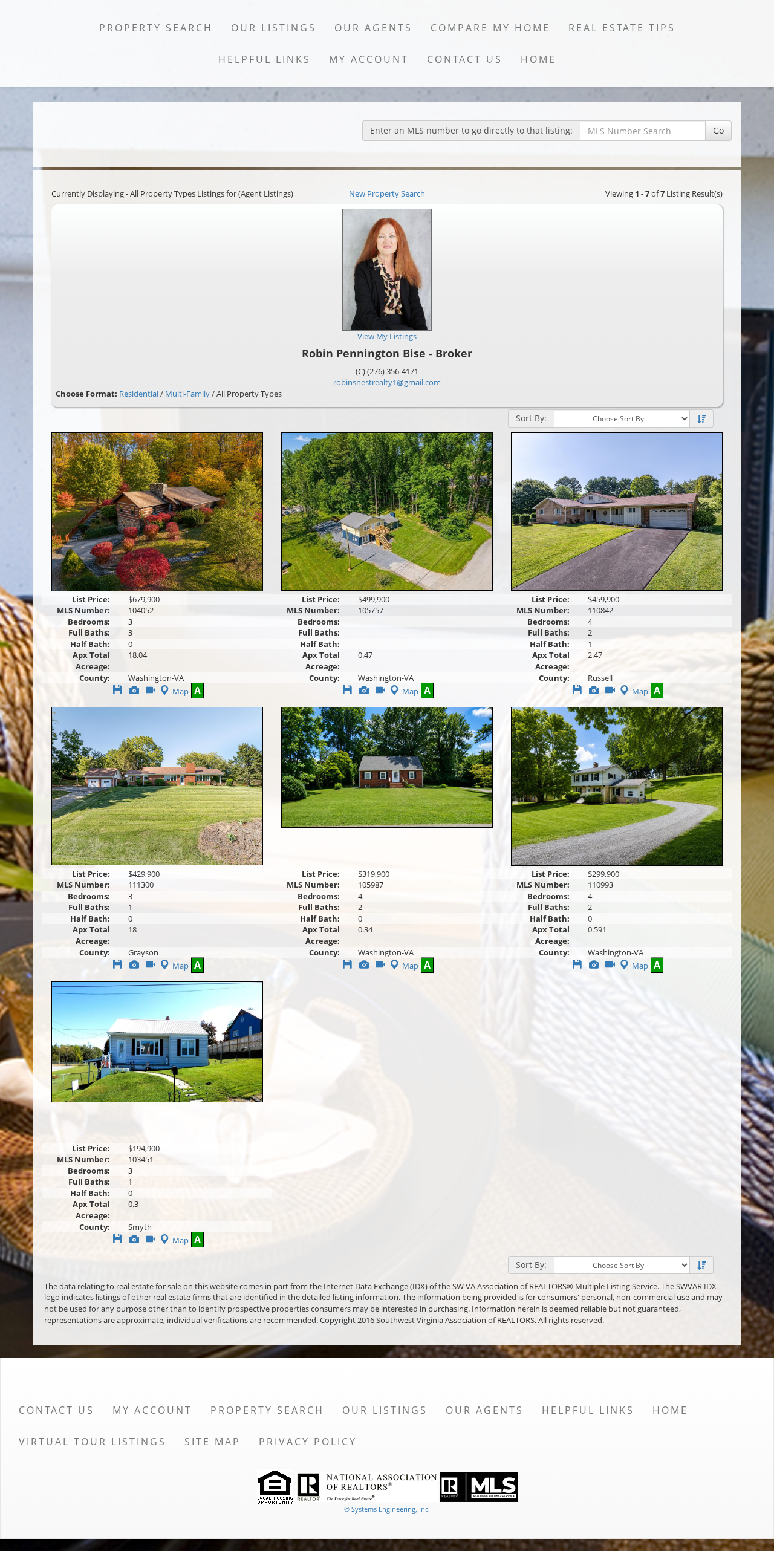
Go (718, 130)
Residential (138, 393)
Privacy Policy (308, 1441)
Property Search (156, 27)
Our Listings (273, 27)
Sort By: (531, 418)
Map (180, 691)
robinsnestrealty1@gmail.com (387, 382)
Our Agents (373, 27)
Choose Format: (86, 393)
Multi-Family (187, 393)
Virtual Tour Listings (92, 1441)
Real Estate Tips (621, 27)
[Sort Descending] (701, 419)
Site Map (212, 1441)
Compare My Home (490, 27)
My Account (369, 59)
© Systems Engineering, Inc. (387, 1509)
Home (538, 59)
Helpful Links (264, 59)
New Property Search (387, 193)
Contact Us (464, 59)
